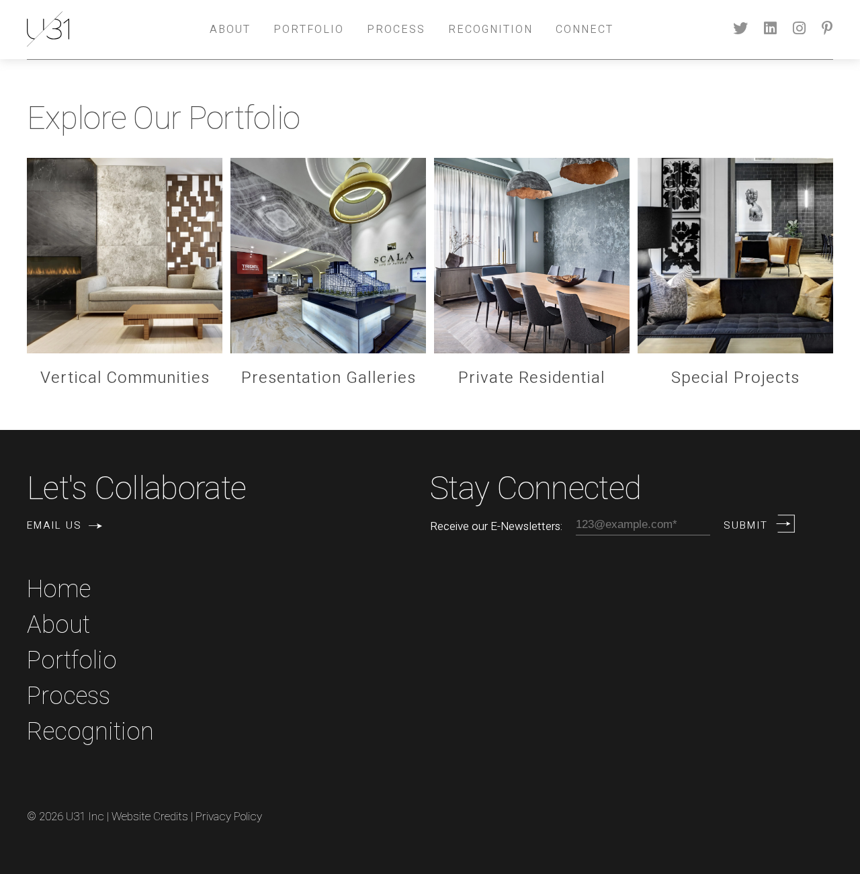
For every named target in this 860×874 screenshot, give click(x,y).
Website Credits (150, 816)
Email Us (54, 525)
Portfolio (308, 29)
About (230, 29)
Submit (746, 525)
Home (59, 589)
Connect (584, 29)
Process (396, 29)
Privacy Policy (229, 816)
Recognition (490, 29)
